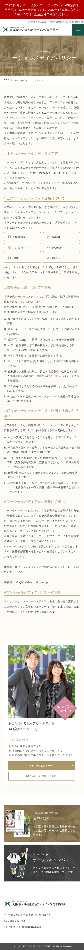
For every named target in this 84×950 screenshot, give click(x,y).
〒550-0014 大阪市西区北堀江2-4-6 (29, 914)
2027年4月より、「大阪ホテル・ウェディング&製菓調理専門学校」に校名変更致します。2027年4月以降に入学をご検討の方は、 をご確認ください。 (42, 9)
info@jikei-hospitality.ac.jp (24, 926)
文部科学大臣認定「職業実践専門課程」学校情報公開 (55, 21)
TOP (6, 80)
